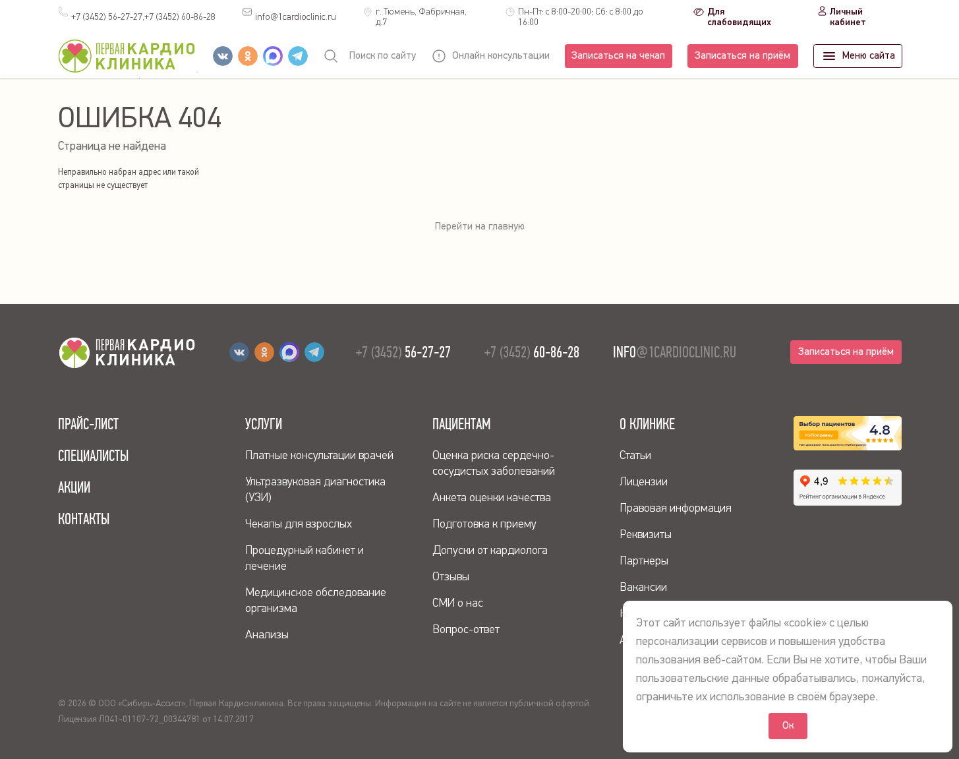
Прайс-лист (88, 424)
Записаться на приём (742, 56)
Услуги (263, 424)
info (295, 17)
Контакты (83, 519)
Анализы (267, 635)
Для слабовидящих (739, 17)
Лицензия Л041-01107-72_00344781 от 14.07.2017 (156, 719)
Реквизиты (646, 535)
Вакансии (643, 587)
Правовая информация (676, 508)
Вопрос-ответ (466, 630)
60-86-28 (180, 17)
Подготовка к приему (484, 524)
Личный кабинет (848, 17)
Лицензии (644, 482)
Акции (74, 487)
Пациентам (461, 424)
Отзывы (450, 577)
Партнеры (644, 561)
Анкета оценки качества (491, 498)
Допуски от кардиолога (490, 551)
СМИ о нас (457, 603)
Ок (788, 726)
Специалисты (93, 456)
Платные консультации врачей (319, 456)
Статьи (635, 456)
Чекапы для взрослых (298, 524)
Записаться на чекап (618, 56)
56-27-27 (403, 352)
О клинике (647, 424)
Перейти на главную (480, 227)
